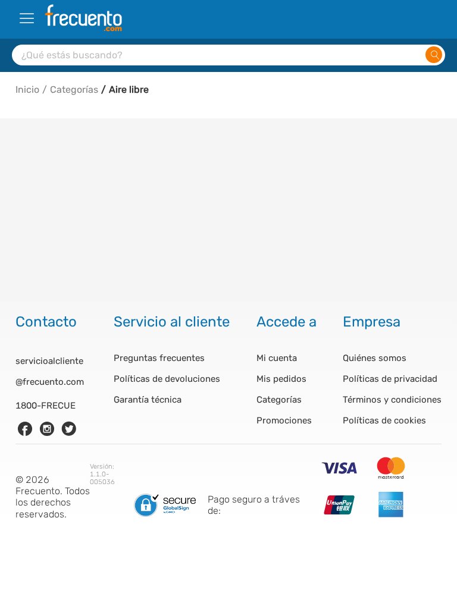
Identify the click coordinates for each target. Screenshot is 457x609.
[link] (25, 428)
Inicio (27, 89)
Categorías (74, 89)
